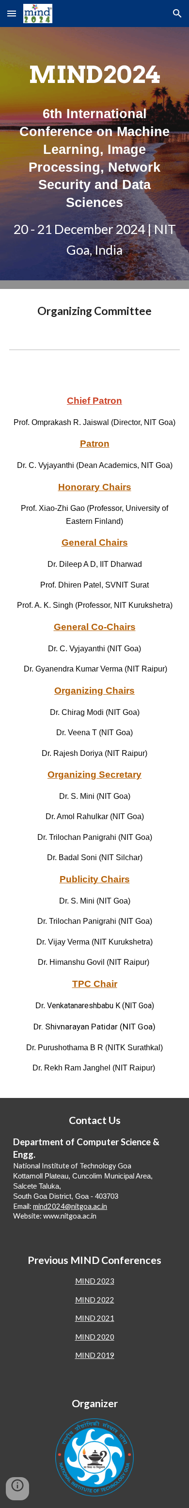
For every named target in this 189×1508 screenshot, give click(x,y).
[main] (94, 158)
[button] (11, 13)
